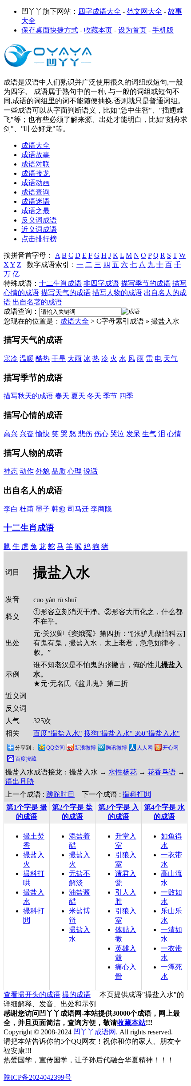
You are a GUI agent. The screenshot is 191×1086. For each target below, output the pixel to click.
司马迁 (78, 509)
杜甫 (27, 509)
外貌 (43, 471)
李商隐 (101, 509)
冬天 (94, 396)
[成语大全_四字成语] (48, 66)
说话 (91, 471)
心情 (174, 434)
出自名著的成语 (37, 302)
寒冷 (11, 358)
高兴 (11, 434)
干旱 (59, 358)
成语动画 (35, 182)
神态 (11, 471)
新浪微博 (85, 748)
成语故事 (35, 154)
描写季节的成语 (146, 283)
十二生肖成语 (60, 283)
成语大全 (35, 145)
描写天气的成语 (66, 292)
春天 (62, 396)
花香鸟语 (161, 772)
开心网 (171, 748)
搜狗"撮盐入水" (109, 733)
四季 (126, 396)
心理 (75, 471)
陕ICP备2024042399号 (38, 1077)
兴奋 (27, 434)
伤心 (101, 434)
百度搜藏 (25, 759)
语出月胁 (19, 781)
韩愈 (59, 509)
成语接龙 (35, 173)
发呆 (133, 434)
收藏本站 (131, 1022)
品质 (59, 471)
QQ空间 (55, 748)
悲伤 (85, 434)
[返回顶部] (4, 1069)
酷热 (43, 358)
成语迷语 (35, 201)
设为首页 (132, 30)
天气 (170, 358)
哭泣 (117, 434)
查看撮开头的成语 (32, 994)
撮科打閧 (137, 794)
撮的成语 (76, 994)
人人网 (145, 748)
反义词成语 (39, 220)
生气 (149, 434)
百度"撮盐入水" (57, 733)
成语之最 (35, 211)
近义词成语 (39, 229)
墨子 (43, 509)
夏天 (78, 396)
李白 (11, 509)
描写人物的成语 (117, 292)
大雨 (75, 358)
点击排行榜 (39, 239)
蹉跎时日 (60, 794)
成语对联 (35, 164)
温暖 (27, 358)
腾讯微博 (116, 748)
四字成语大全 (99, 11)
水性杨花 (122, 772)
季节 (110, 396)
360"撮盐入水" (157, 733)
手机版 (163, 30)
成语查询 (35, 192)
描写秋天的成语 (28, 396)
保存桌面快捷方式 (49, 30)
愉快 (43, 434)
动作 (27, 471)
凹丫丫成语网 (94, 1032)
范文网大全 (144, 11)
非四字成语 (101, 283)
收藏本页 (98, 30)
